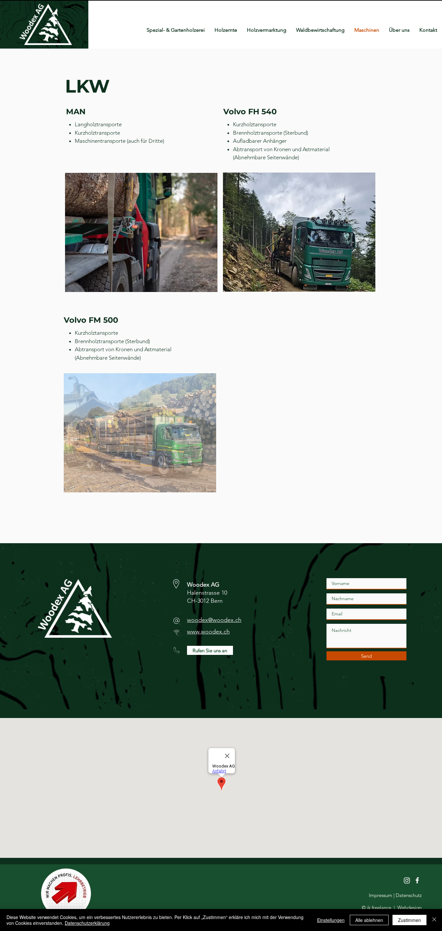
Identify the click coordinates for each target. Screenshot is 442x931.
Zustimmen (409, 920)
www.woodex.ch (208, 631)
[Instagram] (407, 880)
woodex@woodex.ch (214, 619)
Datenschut (407, 895)
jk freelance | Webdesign (394, 907)
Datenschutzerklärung (87, 923)
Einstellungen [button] (331, 920)
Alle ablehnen (369, 920)
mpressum (381, 895)
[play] (200, 178)
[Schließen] (434, 920)
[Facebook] (417, 880)
